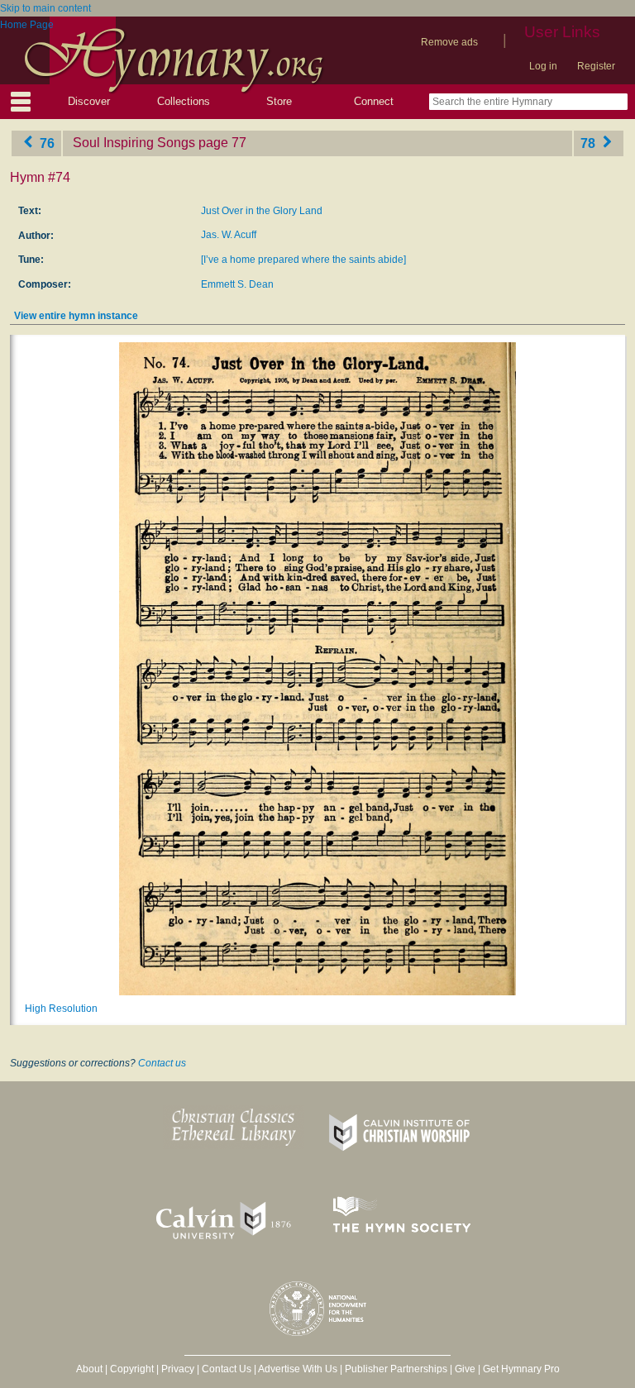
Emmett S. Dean (237, 284)
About (89, 1369)
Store (279, 101)
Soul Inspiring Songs (134, 143)
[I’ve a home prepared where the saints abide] (303, 259)
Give (465, 1369)
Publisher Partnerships (396, 1369)
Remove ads (449, 42)
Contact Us (226, 1369)
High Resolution (61, 1008)
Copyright (132, 1369)
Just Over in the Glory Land (261, 211)
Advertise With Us (297, 1369)
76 (45, 143)
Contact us (162, 1063)
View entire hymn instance (76, 316)
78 (589, 143)
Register (596, 66)
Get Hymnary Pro (521, 1369)
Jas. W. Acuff (228, 235)
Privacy (177, 1369)
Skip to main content (45, 8)
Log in (543, 66)
